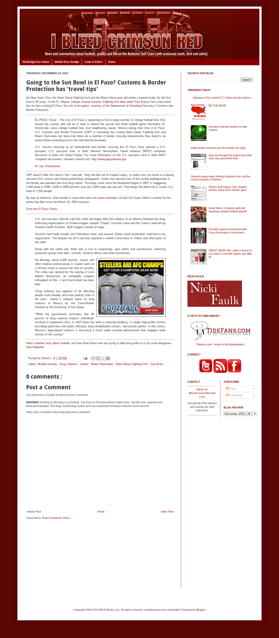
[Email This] (93, 358)
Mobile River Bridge (67, 61)
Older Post (167, 511)
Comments (235, 395)
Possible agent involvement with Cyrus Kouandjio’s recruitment (228, 231)
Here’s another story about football (48, 343)
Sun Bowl (157, 364)
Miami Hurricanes (102, 364)
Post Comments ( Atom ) (56, 518)
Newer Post (34, 511)
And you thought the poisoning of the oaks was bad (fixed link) (230, 157)
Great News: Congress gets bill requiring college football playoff (228, 210)
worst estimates (108, 197)
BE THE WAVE (217, 105)
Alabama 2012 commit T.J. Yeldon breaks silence (222, 97)
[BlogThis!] (98, 358)
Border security (48, 364)
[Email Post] (85, 358)
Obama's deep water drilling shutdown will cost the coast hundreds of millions (220, 178)
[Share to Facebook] (108, 358)
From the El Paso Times (41, 209)
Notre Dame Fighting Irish (132, 364)
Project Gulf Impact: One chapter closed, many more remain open (228, 188)
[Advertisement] (100, 556)
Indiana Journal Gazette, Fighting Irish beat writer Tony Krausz (110, 101)
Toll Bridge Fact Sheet (35, 61)
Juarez (84, 364)
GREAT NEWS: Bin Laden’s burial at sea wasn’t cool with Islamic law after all (230, 253)
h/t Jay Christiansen (47, 166)
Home (112, 61)
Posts (232, 388)
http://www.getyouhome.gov (109, 159)
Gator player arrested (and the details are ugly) (218, 147)
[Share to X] (103, 358)
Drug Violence (69, 364)
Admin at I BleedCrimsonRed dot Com (202, 393)
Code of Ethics (94, 61)
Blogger (200, 609)
